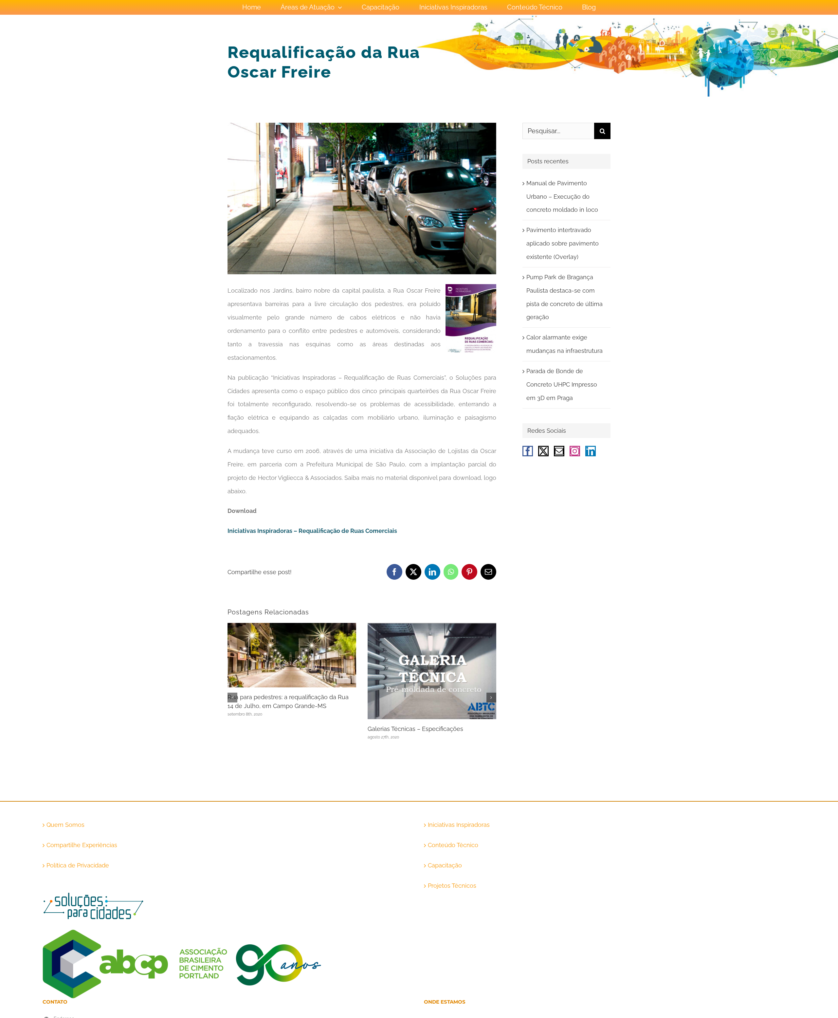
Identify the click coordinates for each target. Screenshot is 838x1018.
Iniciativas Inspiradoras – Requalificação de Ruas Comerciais (312, 530)
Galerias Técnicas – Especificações (415, 728)
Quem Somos (65, 824)
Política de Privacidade (77, 865)
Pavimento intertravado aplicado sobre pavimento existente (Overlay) (562, 243)
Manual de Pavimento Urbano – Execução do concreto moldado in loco (562, 196)
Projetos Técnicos (452, 885)
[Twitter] (543, 451)
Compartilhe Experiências (81, 845)
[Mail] (559, 451)
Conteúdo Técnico (453, 845)
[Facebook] (527, 451)
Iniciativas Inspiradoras (459, 824)
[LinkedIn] (590, 451)
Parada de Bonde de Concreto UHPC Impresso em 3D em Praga (561, 384)
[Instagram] (575, 451)
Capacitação (445, 865)
